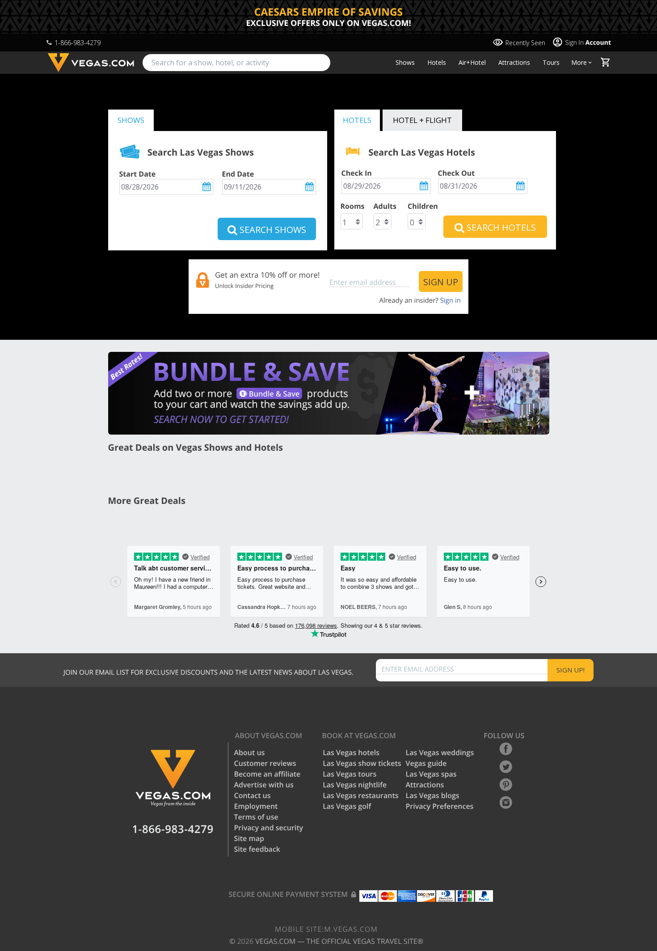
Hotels (436, 62)
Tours (551, 62)
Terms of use (256, 817)
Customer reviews (265, 763)
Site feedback (257, 849)
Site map (249, 838)
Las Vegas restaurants (360, 795)
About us (249, 752)
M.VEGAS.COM (326, 929)
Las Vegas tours (349, 774)
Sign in (450, 300)
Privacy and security (268, 828)
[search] (236, 62)
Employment (256, 806)
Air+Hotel (472, 62)
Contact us (252, 795)
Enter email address (418, 669)
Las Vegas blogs (432, 795)
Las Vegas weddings (440, 752)
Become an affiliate (267, 774)
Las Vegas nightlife (355, 785)
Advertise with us (264, 785)
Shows (405, 62)
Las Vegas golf (347, 806)
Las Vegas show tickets (362, 763)
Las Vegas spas (431, 774)
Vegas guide (426, 763)
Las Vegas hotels (351, 752)
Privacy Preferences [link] (440, 806)
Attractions (514, 62)
